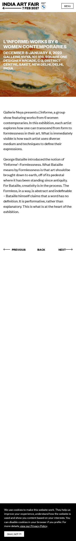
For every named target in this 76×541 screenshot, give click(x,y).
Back (41, 249)
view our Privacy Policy (33, 526)
